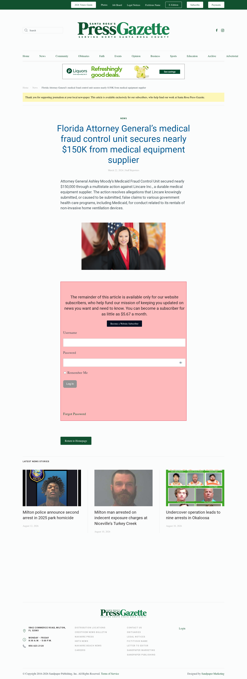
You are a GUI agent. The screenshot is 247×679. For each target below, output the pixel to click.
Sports (173, 56)
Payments (216, 4)
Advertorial (232, 56)
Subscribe (195, 4)
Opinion (136, 56)
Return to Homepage (76, 440)
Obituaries (83, 56)
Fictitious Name (152, 5)
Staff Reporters (132, 170)
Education (192, 56)
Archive (212, 56)
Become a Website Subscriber (124, 323)
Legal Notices (133, 5)
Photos (104, 4)
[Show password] (181, 363)
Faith (102, 56)
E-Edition (173, 4)
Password (69, 352)
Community (62, 56)
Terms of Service (110, 673)
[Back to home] (123, 30)
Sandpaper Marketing (212, 673)
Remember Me (77, 372)
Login (182, 628)
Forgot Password (74, 414)
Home (26, 56)
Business (155, 56)
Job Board (117, 5)
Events (118, 56)
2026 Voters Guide (83, 4)
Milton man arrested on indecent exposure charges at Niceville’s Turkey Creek (120, 518)
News (42, 56)
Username (70, 332)
